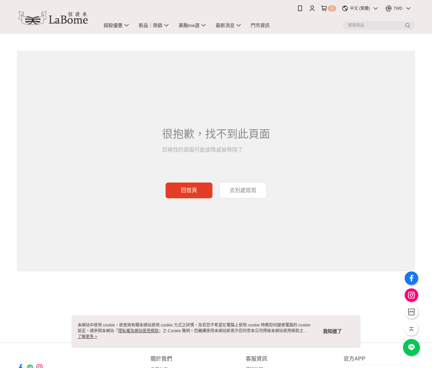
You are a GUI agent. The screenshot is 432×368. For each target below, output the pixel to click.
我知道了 (332, 331)
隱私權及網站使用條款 (138, 330)
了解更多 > (87, 336)
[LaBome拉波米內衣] (54, 18)
